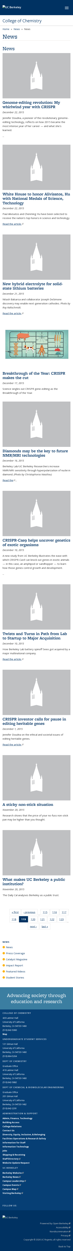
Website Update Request (16, 1162)
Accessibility (63, 1227)
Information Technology (16, 1146)
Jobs (5, 1150)
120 (34, 919)
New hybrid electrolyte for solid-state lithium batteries (33, 286)
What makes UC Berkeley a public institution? (34, 881)
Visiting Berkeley (13, 1193)
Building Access (11, 1122)
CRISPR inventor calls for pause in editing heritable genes (34, 721)
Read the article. (13, 224)
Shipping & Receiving (14, 1154)
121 (43, 919)
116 (55, 912)
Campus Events (12, 1185)
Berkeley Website (13, 1172)
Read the (9, 480)
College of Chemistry (22, 21)
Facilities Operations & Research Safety (24, 1138)
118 (15, 919)
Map (5, 1034)
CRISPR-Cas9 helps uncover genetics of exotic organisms (36, 542)
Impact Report (14, 965)
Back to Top (64, 1246)
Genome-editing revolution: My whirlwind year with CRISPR (31, 104)
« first (16, 912)
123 (62, 919)
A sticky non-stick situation (28, 804)
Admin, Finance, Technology (17, 1118)
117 (65, 912)
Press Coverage (15, 953)
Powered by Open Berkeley (55, 1223)
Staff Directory (12, 1158)
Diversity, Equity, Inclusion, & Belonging (24, 1134)
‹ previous (31, 912)
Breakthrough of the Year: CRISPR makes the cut (34, 375)
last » (46, 926)
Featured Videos (15, 971)
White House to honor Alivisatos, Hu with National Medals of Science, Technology (36, 198)
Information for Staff (14, 1142)
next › (34, 926)
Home (6, 29)
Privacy (65, 1235)
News (17, 29)
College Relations (12, 1126)
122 (53, 919)
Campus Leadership (14, 1181)
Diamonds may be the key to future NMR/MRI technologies (35, 453)
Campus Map (10, 1189)
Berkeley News (12, 1177)
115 (46, 912)
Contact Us (8, 1130)
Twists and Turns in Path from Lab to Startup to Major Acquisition (35, 636)
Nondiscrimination (60, 1231)
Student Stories (15, 977)
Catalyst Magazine (16, 959)
